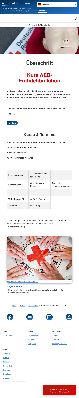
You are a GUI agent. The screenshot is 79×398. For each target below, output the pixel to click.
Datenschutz (7, 366)
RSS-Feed (7, 374)
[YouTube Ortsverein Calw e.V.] (29, 317)
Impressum (7, 370)
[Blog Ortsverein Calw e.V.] (49, 317)
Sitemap (6, 362)
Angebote (55, 335)
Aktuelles (55, 339)
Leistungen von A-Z (59, 343)
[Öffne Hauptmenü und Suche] (74, 18)
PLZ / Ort (11, 114)
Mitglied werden (15, 286)
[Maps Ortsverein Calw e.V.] (69, 317)
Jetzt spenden (8, 335)
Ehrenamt (31, 339)
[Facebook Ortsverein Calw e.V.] (10, 317)
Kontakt (6, 357)
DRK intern (7, 378)
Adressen (6, 353)
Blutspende (32, 343)
